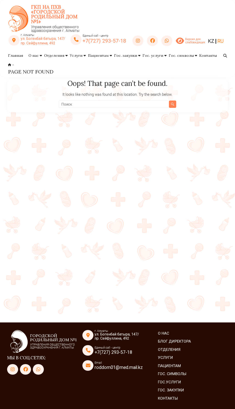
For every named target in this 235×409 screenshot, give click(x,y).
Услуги (76, 55)
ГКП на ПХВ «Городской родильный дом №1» (54, 14)
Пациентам (98, 55)
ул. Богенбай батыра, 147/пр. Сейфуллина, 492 (43, 40)
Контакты (208, 55)
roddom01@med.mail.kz (119, 367)
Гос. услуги (153, 55)
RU (220, 41)
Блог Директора (174, 341)
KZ (211, 41)
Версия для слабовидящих (194, 41)
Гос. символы (181, 55)
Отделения (54, 55)
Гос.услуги (169, 382)
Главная (15, 55)
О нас (33, 55)
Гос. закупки (125, 55)
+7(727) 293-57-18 (104, 41)
